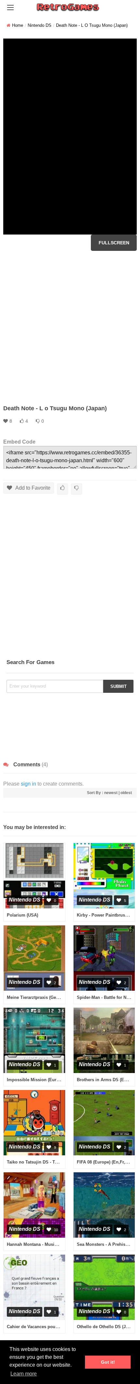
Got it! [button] (108, 1362)
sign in (28, 784)
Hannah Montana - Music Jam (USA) (43, 1244)
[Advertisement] (70, 327)
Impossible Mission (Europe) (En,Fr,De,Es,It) (52, 1079)
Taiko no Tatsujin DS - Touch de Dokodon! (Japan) (57, 1162)
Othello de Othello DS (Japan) (107, 1326)
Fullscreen (114, 242)
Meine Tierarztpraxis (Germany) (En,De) (46, 997)
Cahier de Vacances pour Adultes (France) (49, 1326)
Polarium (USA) (22, 915)
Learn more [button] (23, 1373)
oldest (126, 792)
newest (111, 792)
